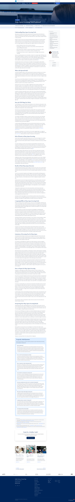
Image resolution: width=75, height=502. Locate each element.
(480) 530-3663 (57, 1)
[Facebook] (15, 485)
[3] (33, 148)
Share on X (54, 64)
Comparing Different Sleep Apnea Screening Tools (54, 42)
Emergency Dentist (37, 488)
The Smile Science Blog (29, 25)
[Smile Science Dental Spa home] (19, 1)
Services (19, 3)
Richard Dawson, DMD (21, 27)
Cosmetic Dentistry (37, 484)
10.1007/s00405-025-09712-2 (30, 420)
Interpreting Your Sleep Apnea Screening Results (53, 48)
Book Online (36, 480)
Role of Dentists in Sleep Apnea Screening (54, 38)
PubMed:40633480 (19, 422)
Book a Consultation (31, 437)
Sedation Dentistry (37, 487)
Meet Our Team (36, 491)
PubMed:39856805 (41, 423)
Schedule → (57, 3)
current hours (18, 133)
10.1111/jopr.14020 (19, 424)
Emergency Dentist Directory (38, 490)
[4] (32, 154)
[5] (32, 159)
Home (16, 3)
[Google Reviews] (19, 485)
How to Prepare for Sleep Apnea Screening (54, 46)
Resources (23, 3)
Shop (27, 3)
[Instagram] (17, 485)
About (30, 3)
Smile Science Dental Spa (19, 25)
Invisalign (35, 483)
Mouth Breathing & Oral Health (30, 456)
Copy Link (54, 62)
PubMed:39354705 (19, 427)
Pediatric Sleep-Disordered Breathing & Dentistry (40, 456)
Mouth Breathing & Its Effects (20, 455)
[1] (38, 59)
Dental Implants (36, 481)
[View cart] (54, 3)
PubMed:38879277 (32, 425)
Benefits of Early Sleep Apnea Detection (53, 40)
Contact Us (36, 495)
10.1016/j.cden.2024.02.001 (39, 425)
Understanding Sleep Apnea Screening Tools (53, 33)
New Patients (36, 494)
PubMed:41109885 (23, 420)
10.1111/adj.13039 (25, 427)
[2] (17, 64)
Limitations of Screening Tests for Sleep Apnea (54, 44)
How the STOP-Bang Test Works (54, 36)
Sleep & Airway (37, 25)
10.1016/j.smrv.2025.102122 (26, 422)
